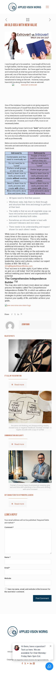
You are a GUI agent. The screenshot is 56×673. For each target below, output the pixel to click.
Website (7, 578)
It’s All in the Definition (12, 376)
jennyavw (25, 324)
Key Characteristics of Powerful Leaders (18, 495)
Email (7, 568)
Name (7, 557)
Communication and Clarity (14, 435)
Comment (9, 527)
